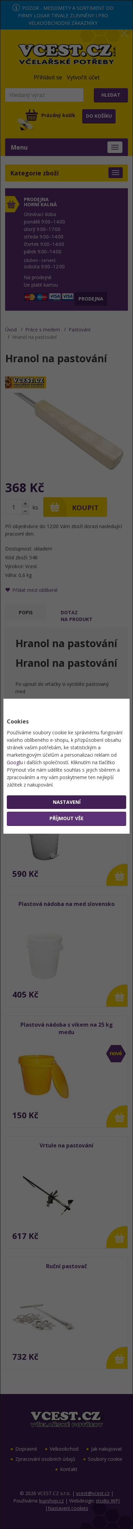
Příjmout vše (66, 818)
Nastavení (66, 802)
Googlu (15, 762)
